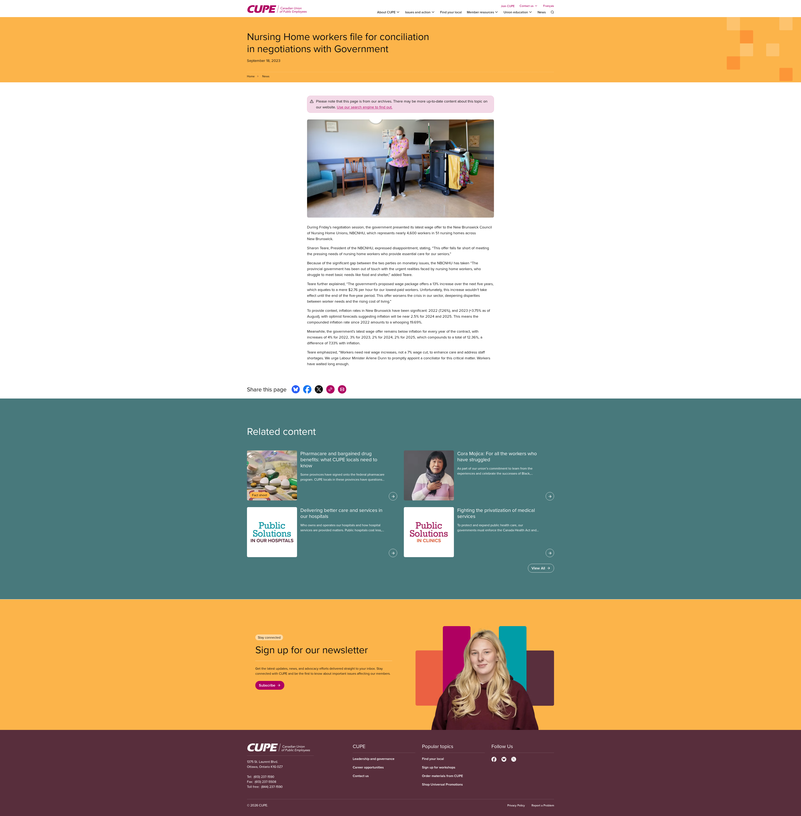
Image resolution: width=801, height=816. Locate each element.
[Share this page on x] (319, 390)
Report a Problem (542, 805)
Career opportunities (368, 767)
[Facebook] (493, 758)
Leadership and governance (373, 758)
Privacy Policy (516, 805)
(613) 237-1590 (264, 776)
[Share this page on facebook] (307, 390)
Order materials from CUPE (442, 775)
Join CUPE (508, 6)
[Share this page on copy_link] (330, 390)
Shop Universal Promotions (442, 784)
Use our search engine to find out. (364, 107)
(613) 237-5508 (265, 781)
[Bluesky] (503, 758)
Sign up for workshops (438, 767)
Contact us (361, 775)
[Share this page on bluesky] (296, 390)
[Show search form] (552, 12)
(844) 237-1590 (272, 786)
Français (548, 6)
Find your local (451, 12)
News (542, 12)
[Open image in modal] (400, 168)
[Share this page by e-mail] (342, 390)
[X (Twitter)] (513, 758)
